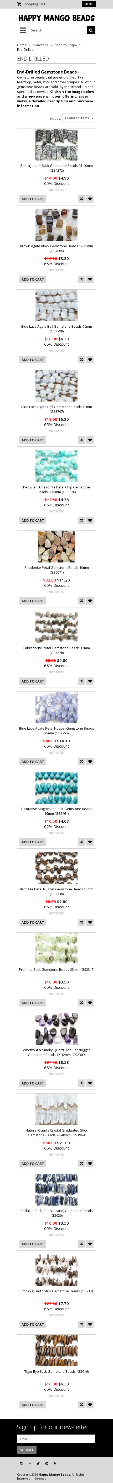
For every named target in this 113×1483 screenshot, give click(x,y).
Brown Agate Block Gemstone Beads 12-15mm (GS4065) (56, 248)
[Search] (91, 30)
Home (21, 45)
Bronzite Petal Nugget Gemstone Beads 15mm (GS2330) (56, 891)
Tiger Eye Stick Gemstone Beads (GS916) (56, 1371)
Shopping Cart (34, 4)
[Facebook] (30, 1463)
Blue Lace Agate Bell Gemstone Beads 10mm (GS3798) (56, 328)
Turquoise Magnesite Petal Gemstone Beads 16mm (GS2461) (56, 811)
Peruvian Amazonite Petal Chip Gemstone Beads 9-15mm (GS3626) (56, 489)
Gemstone (40, 45)
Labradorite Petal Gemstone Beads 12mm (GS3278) (56, 650)
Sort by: (55, 118)
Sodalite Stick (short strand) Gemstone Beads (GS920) (56, 1213)
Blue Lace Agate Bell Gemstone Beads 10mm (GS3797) (56, 409)
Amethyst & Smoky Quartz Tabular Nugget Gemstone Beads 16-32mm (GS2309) (56, 1052)
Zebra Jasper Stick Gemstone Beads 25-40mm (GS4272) (56, 168)
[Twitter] (38, 1463)
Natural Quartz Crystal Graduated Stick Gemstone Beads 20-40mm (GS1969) (56, 1132)
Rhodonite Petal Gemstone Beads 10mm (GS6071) (56, 570)
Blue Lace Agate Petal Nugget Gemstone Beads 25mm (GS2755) (56, 730)
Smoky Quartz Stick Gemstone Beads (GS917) (56, 1291)
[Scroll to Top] (105, 1464)
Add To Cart (33, 198)
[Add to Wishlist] (90, 199)
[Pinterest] (46, 1463)
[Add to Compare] (81, 199)
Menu (88, 4)
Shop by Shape (66, 45)
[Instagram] (21, 1463)
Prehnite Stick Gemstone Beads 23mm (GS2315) (56, 969)
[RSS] (55, 1463)
